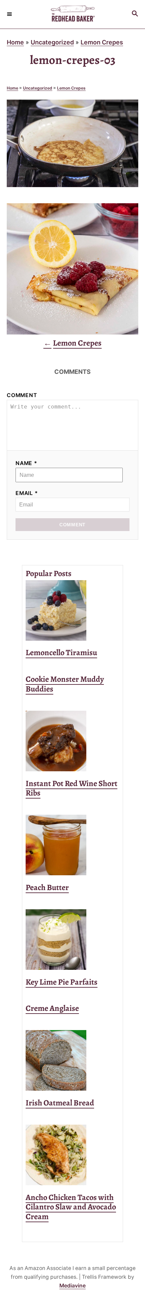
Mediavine (72, 1285)
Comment (22, 395)
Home (15, 42)
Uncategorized (52, 42)
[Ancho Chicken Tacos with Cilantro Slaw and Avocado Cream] (72, 1155)
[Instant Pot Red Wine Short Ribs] (72, 741)
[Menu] (10, 14)
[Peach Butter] (72, 845)
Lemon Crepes (102, 42)
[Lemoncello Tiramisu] (72, 610)
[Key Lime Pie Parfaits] (72, 939)
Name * (26, 463)
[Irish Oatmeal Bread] (72, 1060)
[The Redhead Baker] (72, 14)
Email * (27, 493)
